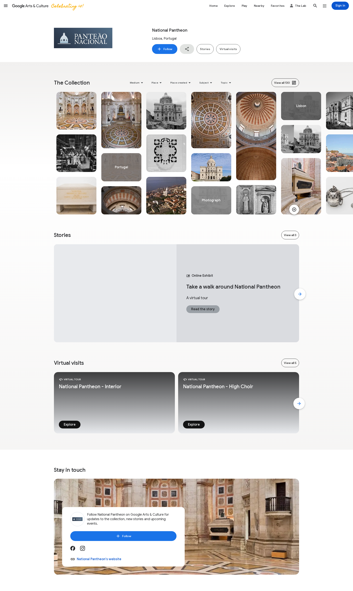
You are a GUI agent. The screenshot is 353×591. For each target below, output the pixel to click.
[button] (6, 6)
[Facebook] (75, 550)
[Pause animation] (294, 209)
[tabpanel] (76, 153)
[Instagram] (85, 550)
